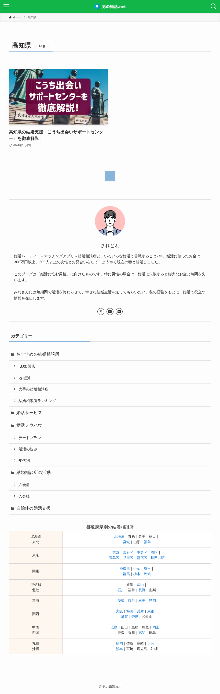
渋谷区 (128, 552)
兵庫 (140, 611)
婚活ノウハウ (29, 425)
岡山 (155, 627)
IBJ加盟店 (27, 366)
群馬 (126, 574)
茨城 (147, 574)
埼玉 (147, 569)
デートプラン (30, 438)
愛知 (121, 600)
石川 (121, 590)
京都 (150, 611)
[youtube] (110, 311)
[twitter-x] (100, 311)
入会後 (24, 496)
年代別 (24, 460)
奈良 (134, 617)
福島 (147, 542)
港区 (154, 552)
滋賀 (124, 617)
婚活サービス (29, 412)
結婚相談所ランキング (37, 401)
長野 (141, 590)
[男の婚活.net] (110, 6)
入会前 (24, 485)
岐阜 (131, 600)
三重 (141, 600)
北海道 (119, 536)
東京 (115, 552)
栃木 (136, 574)
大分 (150, 643)
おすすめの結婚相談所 (37, 354)
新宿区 (142, 558)
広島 (114, 627)
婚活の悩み (28, 449)
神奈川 (124, 569)
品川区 (128, 558)
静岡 (152, 600)
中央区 (142, 552)
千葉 (136, 569)
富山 (140, 585)
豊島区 (114, 558)
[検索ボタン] (213, 6)
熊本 (119, 649)
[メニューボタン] (6, 6)
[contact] (119, 311)
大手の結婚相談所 (34, 389)
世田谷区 (158, 558)
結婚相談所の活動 (33, 472)
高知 (141, 633)
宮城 (126, 542)
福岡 (119, 643)
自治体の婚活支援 (33, 508)
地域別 (24, 378)
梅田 (129, 611)
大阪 (119, 611)
